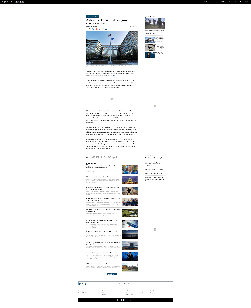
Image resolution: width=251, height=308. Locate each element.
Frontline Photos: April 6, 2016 (154, 169)
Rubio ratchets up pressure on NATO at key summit (101, 253)
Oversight (231, 1)
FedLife (242, 1)
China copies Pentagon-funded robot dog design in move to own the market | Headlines (159, 47)
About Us (152, 291)
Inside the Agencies (207, 1)
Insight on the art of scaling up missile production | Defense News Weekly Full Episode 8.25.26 (154, 32)
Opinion (247, 1)
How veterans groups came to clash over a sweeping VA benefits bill (154, 163)
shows (115, 76)
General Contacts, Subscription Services (136, 292)
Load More (112, 274)
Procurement (217, 1)
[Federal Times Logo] (19, 2)
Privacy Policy (81, 291)
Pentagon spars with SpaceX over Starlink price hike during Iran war (101, 232)
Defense (237, 1)
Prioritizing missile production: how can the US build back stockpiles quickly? (159, 39)
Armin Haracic (92, 26)
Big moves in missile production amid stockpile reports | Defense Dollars (154, 179)
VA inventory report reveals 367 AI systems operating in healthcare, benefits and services (102, 188)
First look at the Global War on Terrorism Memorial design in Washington (103, 210)
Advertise (128, 291)
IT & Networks (224, 1)
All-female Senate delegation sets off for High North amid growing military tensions (103, 243)
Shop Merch (105, 292)
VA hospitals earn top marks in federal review (99, 264)
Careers (152, 292)
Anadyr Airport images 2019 (153, 173)
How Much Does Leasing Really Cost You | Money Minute (159, 54)
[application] (155, 23)
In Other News (91, 163)
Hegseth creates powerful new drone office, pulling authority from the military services (101, 166)
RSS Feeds (105, 294)
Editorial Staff (129, 294)
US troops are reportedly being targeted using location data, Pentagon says (102, 221)
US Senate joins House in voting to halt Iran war (100, 177)
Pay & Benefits (92, 16)
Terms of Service (82, 292)
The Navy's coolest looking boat (154, 158)
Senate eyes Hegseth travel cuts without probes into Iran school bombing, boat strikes (103, 199)
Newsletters (105, 291)
